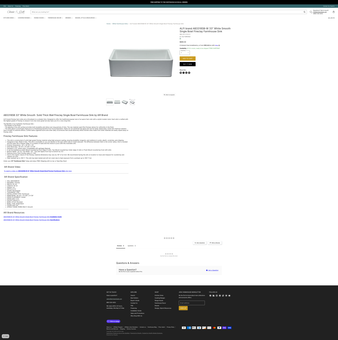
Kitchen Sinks (9, 18)
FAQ (5, 6)
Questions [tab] (131, 246)
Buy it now (187, 64)
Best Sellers (134, 298)
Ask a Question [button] (201, 243)
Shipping (122, 329)
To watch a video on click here (38, 171)
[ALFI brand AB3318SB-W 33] (109, 102)
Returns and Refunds (112, 329)
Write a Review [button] (216, 243)
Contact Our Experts (328, 6)
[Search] (304, 12)
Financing (18, 6)
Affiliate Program (118, 327)
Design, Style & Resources (85, 18)
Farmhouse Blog (152, 327)
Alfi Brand (186, 36)
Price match (162, 327)
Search (133, 295)
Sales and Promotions (137, 313)
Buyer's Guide (135, 300)
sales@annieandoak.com (114, 299)
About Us (10, 6)
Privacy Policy (170, 327)
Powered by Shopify (112, 335)
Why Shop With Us (136, 316)
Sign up (183, 308)
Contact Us (134, 303)
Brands (68, 18)
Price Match (26, 6)
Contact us (143, 327)
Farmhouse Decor (55, 18)
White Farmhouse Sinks (120, 23)
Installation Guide (136, 311)
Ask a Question (213, 270)
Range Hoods (39, 18)
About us (109, 327)
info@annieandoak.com (320, 12)
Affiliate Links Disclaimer (131, 327)
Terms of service (131, 329)
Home (108, 23)
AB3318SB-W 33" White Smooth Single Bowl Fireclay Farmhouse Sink (33, 217)
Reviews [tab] (119, 246)
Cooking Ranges (24, 18)
